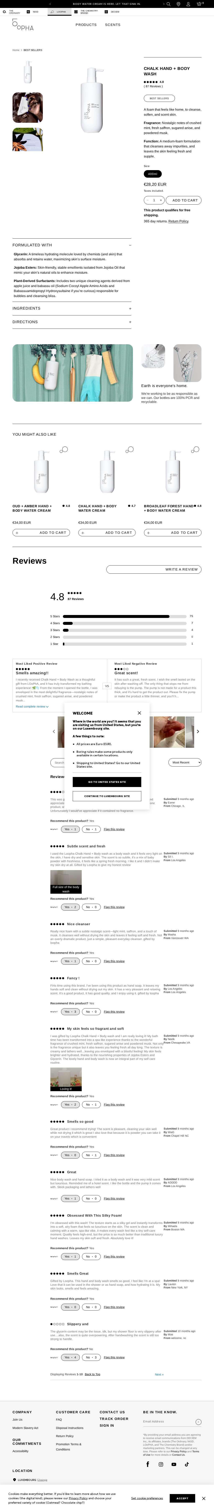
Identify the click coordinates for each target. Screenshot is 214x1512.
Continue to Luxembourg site (107, 796)
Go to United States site (107, 781)
